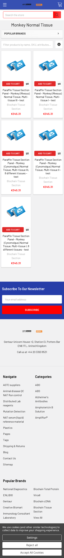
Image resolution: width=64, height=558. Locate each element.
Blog (5, 452)
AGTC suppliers (11, 384)
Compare (27, 83)
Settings (32, 537)
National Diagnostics (15, 489)
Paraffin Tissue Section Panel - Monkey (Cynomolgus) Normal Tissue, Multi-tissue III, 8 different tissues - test (16, 168)
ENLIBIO (8, 495)
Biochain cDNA (42, 501)
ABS (37, 391)
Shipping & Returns (14, 446)
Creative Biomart (13, 507)
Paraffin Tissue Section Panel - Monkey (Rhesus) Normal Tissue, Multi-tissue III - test (16, 95)
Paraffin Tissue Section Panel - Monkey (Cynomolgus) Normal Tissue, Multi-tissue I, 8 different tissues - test (16, 242)
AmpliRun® (41, 417)
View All (37, 517)
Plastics (7, 427)
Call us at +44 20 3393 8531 (32, 351)
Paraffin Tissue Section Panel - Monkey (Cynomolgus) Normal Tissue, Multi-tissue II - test (48, 166)
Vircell (36, 495)
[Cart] (59, 4)
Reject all (32, 545)
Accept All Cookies (32, 552)
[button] (59, 44)
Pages (6, 433)
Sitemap (8, 464)
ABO (37, 384)
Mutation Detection (14, 411)
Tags (6, 439)
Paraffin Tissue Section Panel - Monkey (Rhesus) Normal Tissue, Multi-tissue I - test (48, 95)
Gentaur (7, 501)
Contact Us (9, 458)
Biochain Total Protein (46, 489)
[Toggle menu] (4, 4)
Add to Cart (13, 83)
